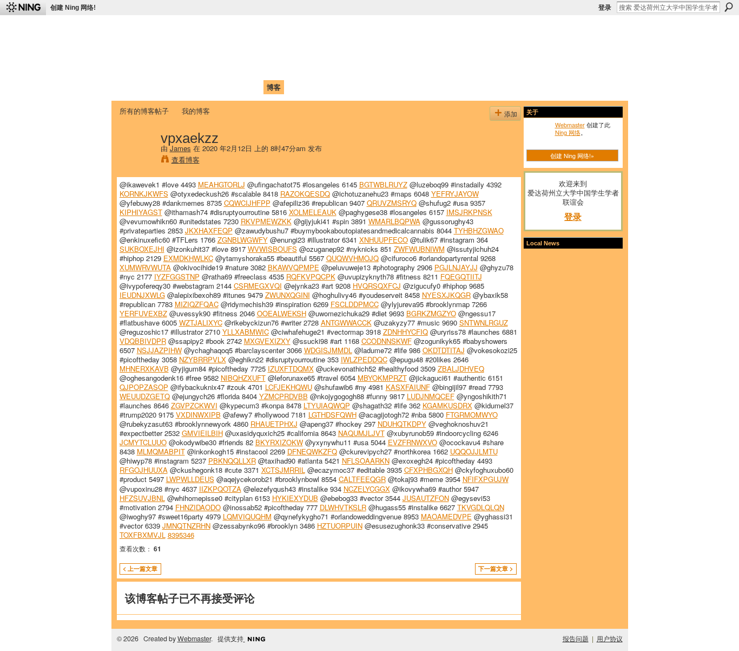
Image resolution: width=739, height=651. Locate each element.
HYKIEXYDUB (295, 498)
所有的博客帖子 (144, 111)
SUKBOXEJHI (142, 249)
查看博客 (185, 159)
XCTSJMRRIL (283, 470)
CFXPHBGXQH (428, 470)
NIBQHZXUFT (243, 378)
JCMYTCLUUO (143, 442)
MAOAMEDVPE (446, 516)
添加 (510, 113)
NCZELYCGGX (367, 489)
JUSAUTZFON (426, 498)
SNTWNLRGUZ (483, 322)
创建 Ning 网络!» (572, 155)
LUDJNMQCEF (430, 396)
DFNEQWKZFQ (312, 451)
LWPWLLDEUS (190, 479)
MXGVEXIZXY (267, 341)
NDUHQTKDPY (402, 424)
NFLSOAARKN (366, 460)
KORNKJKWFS (144, 193)
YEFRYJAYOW (455, 193)
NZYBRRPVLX (202, 359)
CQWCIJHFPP (247, 203)
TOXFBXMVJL (143, 535)
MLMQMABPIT (161, 451)
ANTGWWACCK (346, 322)
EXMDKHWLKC (188, 258)
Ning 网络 (567, 132)
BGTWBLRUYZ (383, 184)
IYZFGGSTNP (177, 276)
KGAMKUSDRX (447, 405)
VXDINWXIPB (198, 414)
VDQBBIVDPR (143, 341)
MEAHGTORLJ (221, 184)
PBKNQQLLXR (232, 460)
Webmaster (570, 124)
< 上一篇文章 (140, 568)
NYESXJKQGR (446, 295)
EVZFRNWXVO (412, 442)
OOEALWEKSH (281, 313)
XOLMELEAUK (312, 212)
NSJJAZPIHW (159, 350)
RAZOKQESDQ (305, 193)
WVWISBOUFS (272, 249)
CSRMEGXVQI (258, 286)
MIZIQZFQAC (197, 304)
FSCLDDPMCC (355, 304)
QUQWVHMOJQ (352, 258)
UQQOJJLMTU (474, 451)
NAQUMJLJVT (361, 433)
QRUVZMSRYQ (392, 203)
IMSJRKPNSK (469, 212)
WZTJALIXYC (200, 322)
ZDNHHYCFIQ (405, 332)
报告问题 (576, 638)
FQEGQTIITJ (461, 276)
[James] (137, 160)
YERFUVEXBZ (143, 313)
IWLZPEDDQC (364, 359)
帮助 (296, 87)
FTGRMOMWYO (472, 414)
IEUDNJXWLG (142, 295)
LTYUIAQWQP (326, 405)
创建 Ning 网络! (73, 7)
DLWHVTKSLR (343, 507)
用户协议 (610, 638)
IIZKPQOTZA (220, 489)
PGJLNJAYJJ (456, 267)
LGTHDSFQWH (332, 414)
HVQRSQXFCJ (377, 286)
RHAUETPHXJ (274, 424)
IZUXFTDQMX (291, 368)
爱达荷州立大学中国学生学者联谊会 (262, 30)
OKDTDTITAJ (444, 350)
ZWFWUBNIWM (419, 249)
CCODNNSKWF (386, 341)
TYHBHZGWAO (479, 230)
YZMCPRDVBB (283, 396)
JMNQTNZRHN (186, 525)
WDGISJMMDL (328, 350)
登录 (604, 7)
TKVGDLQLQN (480, 507)
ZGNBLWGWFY (242, 240)
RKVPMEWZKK (266, 221)
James (180, 148)
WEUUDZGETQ (145, 396)
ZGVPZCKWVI (194, 405)
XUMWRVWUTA (145, 267)
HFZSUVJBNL (142, 498)
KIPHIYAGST (141, 212)
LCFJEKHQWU (288, 387)
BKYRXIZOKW (279, 442)
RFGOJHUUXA (144, 470)
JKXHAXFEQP (209, 230)
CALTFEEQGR (362, 479)
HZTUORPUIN (339, 525)
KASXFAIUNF (408, 387)
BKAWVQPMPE (293, 267)
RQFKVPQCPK (310, 276)
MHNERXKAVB (144, 368)
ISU (317, 87)
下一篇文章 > (495, 568)
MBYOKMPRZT (382, 378)
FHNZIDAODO (198, 507)
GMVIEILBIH (202, 433)
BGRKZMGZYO (431, 313)
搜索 (728, 7)
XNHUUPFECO (383, 240)
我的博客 (196, 111)
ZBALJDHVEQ (461, 368)
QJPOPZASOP (144, 387)
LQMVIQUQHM (247, 516)
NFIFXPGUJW (486, 479)
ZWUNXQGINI (287, 295)
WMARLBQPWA (394, 221)
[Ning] (23, 7)
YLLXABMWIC (245, 332)
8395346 (181, 535)
